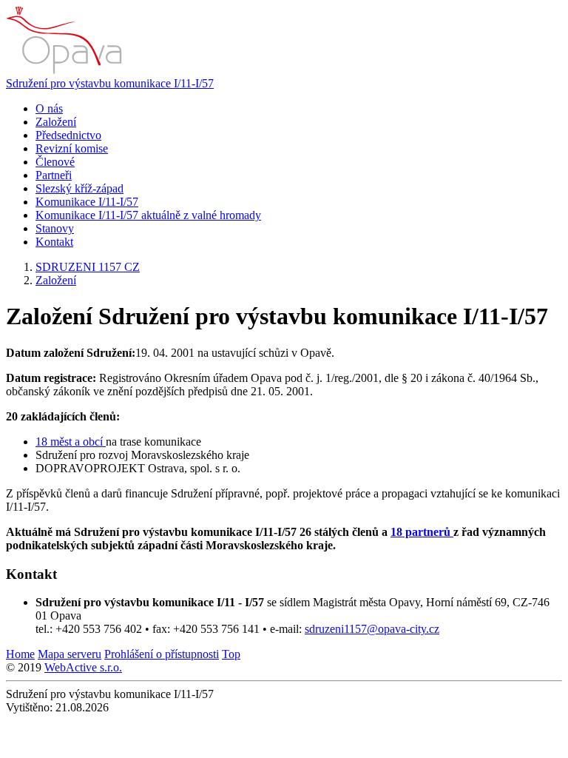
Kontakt (54, 241)
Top (231, 654)
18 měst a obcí (71, 441)
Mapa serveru (69, 654)
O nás (49, 108)
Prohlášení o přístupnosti (161, 654)
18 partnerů (421, 532)
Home (20, 654)
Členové (55, 161)
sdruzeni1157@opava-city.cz (372, 629)
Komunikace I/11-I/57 (87, 201)
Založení (56, 121)
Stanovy (55, 228)
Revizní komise (72, 148)
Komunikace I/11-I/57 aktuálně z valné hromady (148, 215)
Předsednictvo (68, 135)
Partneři (54, 175)
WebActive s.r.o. (83, 667)
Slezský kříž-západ (80, 188)
